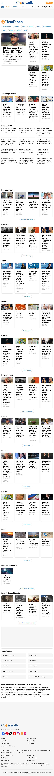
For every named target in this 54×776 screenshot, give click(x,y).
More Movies (27, 486)
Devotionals (32, 7)
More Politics (27, 524)
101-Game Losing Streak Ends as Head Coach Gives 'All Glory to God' (27, 130)
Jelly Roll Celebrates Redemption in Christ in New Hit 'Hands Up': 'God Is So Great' (26, 142)
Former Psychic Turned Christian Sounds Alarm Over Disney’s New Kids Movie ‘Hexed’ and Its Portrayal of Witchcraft (44, 132)
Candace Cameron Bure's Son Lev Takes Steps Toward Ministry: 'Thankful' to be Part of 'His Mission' (44, 161)
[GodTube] (25, 733)
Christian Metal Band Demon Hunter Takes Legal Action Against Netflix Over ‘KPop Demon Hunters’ (26, 161)
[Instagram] (18, 733)
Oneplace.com (31, 760)
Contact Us (4, 741)
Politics (19, 30)
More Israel (27, 560)
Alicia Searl (5, 666)
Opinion (31, 26)
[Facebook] (3, 733)
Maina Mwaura (33, 666)
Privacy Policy (31, 741)
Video (23, 26)
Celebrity (16, 26)
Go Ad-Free (49, 2)
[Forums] (21, 733)
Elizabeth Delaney (33, 671)
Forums (14, 7)
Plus (7, 7)
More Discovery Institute (27, 588)
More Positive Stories (27, 219)
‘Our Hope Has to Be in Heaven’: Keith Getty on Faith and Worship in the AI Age (26, 150)
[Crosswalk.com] (24, 2)
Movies (11, 30)
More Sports (27, 445)
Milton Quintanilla (7, 660)
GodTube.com (31, 755)
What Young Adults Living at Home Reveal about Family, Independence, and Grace (9, 150)
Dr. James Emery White (9, 655)
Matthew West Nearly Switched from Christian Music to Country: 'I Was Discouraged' (42, 151)
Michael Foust (32, 655)
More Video (27, 296)
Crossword (23, 7)
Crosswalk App (31, 738)
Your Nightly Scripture (45, 7)
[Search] (2, 7)
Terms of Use (5, 743)
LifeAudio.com (5, 760)
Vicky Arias (6, 677)
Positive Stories (7, 26)
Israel (25, 30)
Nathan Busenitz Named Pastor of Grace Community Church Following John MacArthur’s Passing (8, 142)
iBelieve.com (4, 758)
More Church (27, 370)
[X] (10, 733)
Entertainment (47, 26)
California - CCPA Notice (8, 746)
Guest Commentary (8, 671)
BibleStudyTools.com (7, 755)
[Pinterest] (7, 733)
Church (38, 26)
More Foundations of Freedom (27, 623)
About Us (4, 738)
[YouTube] (14, 733)
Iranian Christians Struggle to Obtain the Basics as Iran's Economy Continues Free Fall (44, 141)
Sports (4, 30)
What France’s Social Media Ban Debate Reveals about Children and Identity (8, 130)
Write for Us (30, 743)
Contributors (6, 651)
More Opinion (27, 330)
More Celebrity (27, 256)
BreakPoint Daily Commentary (37, 677)
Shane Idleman (33, 660)
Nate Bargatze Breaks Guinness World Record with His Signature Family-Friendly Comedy (9, 161)
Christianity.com (31, 758)
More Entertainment (27, 411)
